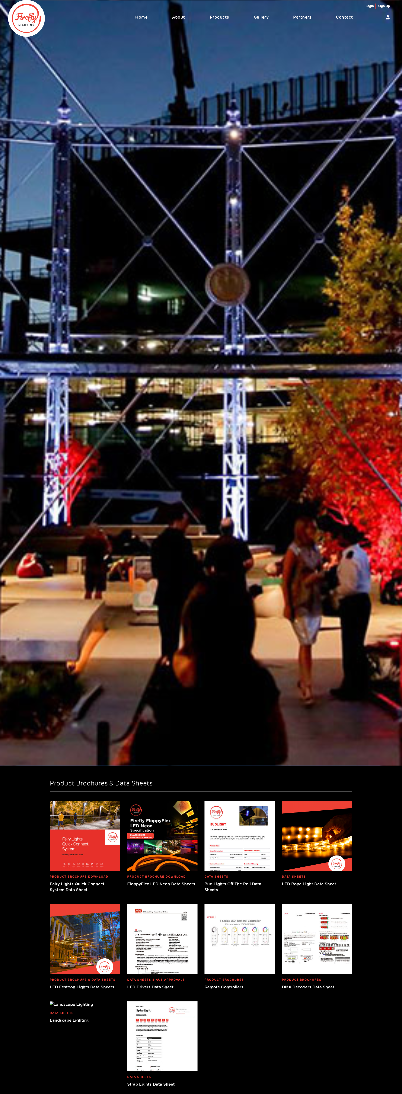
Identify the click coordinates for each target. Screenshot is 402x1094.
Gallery (261, 17)
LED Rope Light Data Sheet (309, 884)
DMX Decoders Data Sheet (308, 987)
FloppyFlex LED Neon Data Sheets (161, 884)
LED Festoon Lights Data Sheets (82, 987)
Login (370, 6)
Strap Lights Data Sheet (151, 1084)
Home (141, 17)
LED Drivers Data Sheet (150, 987)
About (178, 17)
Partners (302, 17)
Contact (344, 17)
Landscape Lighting (69, 1020)
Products (219, 17)
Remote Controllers (223, 987)
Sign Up (384, 6)
